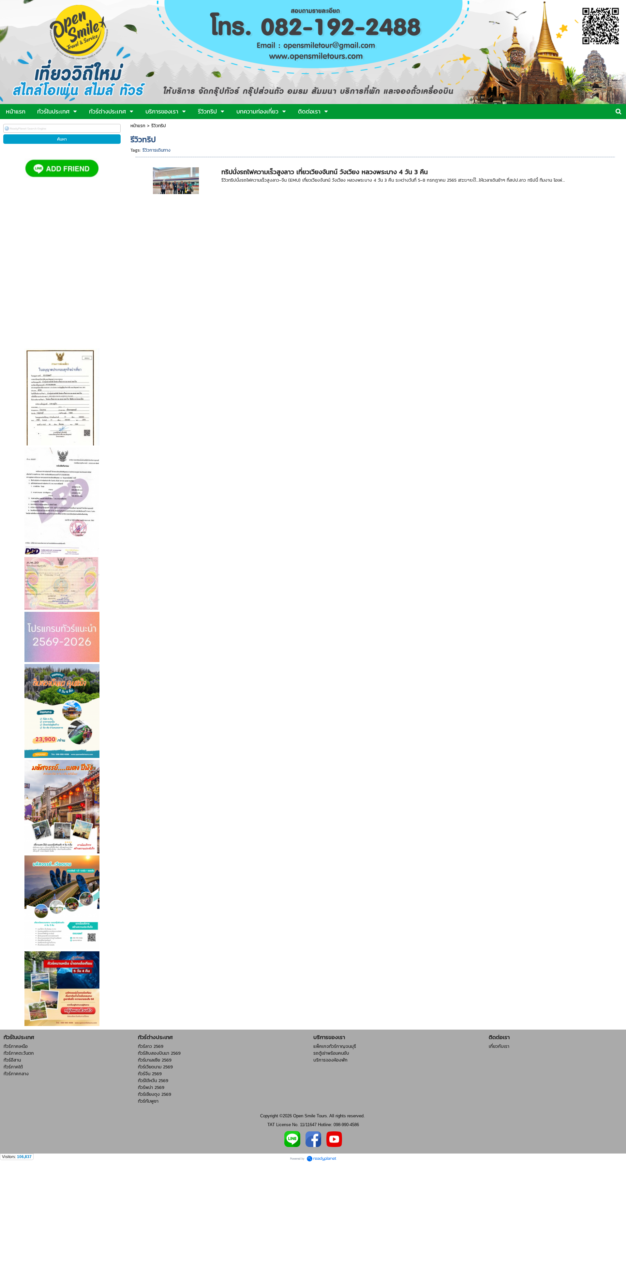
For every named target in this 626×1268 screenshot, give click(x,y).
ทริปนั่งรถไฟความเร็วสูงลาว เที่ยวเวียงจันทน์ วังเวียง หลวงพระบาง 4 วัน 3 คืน (324, 172)
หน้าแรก (137, 125)
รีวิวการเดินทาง (156, 150)
